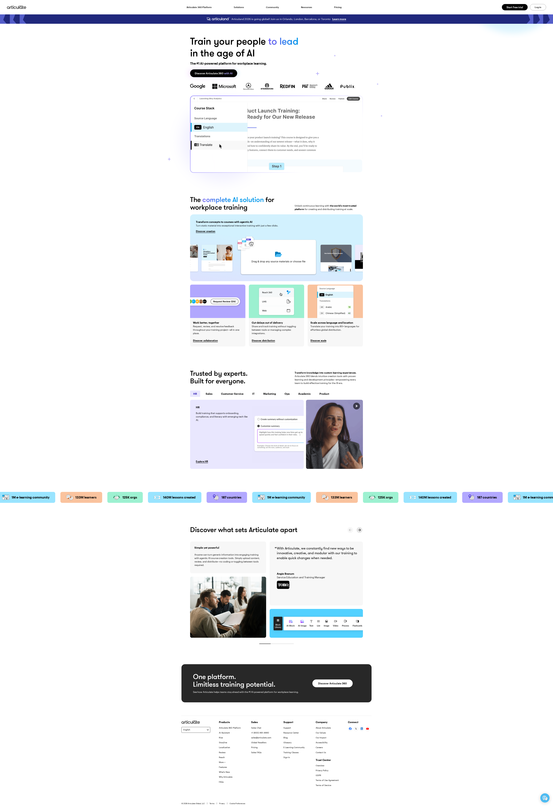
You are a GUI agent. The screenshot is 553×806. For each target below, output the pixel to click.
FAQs (221, 782)
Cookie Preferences (237, 803)
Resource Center (291, 732)
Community (272, 7)
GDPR (318, 775)
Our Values (321, 732)
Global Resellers (258, 742)
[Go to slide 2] (276, 643)
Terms (212, 803)
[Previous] (350, 529)
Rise (221, 737)
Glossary (287, 742)
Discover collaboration (205, 340)
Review (222, 752)
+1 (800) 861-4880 (260, 732)
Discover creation (205, 231)
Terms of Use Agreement (327, 780)
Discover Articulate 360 (214, 73)
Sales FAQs (256, 752)
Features (223, 767)
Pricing (338, 7)
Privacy (222, 803)
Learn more (339, 19)
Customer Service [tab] (232, 393)
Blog (285, 737)
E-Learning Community (294, 747)
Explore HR (202, 461)
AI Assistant (224, 732)
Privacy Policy (322, 770)
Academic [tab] (304, 393)
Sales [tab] (209, 393)
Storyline (223, 742)
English (186, 729)
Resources (306, 7)
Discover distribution (263, 340)
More (221, 762)
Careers (319, 747)
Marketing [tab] (269, 393)
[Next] (359, 529)
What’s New (224, 772)
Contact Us (321, 752)
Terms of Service (323, 785)
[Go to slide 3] (288, 643)
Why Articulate (225, 777)
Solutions (239, 7)
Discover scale (318, 340)
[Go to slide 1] (265, 643)
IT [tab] (253, 393)
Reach (222, 757)
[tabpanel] (247, 434)
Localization (224, 747)
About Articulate (323, 728)
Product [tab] (324, 393)
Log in (538, 7)
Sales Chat (256, 728)
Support (287, 728)
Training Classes (291, 752)
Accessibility (321, 742)
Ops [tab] (287, 393)
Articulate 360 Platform (199, 7)
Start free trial (514, 7)
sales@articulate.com (261, 737)
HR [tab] (195, 393)
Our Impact (321, 737)
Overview (320, 765)
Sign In (286, 757)
